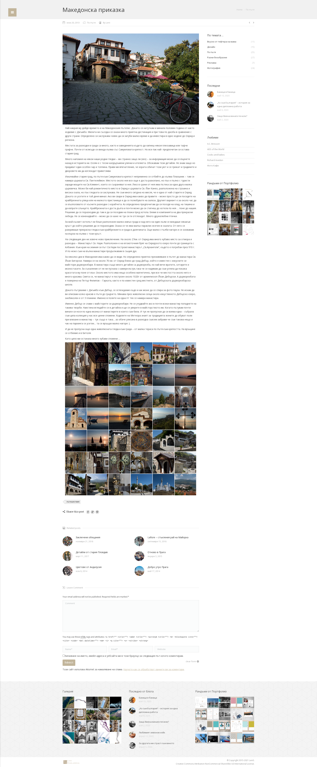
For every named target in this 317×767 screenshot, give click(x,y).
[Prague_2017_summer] (213, 206)
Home (240, 9)
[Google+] (93, 512)
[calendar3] (213, 194)
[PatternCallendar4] (237, 738)
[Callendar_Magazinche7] (248, 714)
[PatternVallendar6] (248, 726)
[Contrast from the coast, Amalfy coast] (237, 218)
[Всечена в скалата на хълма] (142, 419)
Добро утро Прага (158, 567)
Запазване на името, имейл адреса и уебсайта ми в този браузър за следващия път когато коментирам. (124, 655)
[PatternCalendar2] (237, 703)
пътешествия (73, 502)
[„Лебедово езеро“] (98, 419)
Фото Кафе (213, 165)
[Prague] (237, 206)
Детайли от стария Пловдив (92, 552)
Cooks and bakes (216, 154)
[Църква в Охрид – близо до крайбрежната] (142, 375)
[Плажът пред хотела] (120, 419)
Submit (69, 662)
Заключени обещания (88, 537)
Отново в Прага (157, 552)
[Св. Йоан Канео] (164, 397)
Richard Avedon (215, 160)
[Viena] (213, 218)
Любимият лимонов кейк (152, 732)
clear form (191, 661)
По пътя (250, 9)
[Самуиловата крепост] (120, 375)
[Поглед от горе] (164, 419)
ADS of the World (215, 149)
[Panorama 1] (186, 485)
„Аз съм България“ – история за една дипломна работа (233, 104)
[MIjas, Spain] (225, 206)
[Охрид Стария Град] (87, 364)
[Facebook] (88, 512)
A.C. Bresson (213, 143)
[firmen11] (201, 738)
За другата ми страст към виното (156, 743)
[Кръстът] (186, 419)
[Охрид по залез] (164, 375)
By (106, 22)
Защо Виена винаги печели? (232, 116)
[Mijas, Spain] (248, 218)
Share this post (75, 511)
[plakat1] (225, 218)
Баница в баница (226, 91)
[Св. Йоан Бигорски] (120, 441)
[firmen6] (213, 703)
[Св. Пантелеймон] (186, 397)
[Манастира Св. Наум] (142, 353)
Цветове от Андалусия (89, 567)
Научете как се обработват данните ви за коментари (153, 669)
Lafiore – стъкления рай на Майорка (168, 537)
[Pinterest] (97, 512)
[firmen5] (248, 738)
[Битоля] (120, 485)
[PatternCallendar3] (213, 726)
